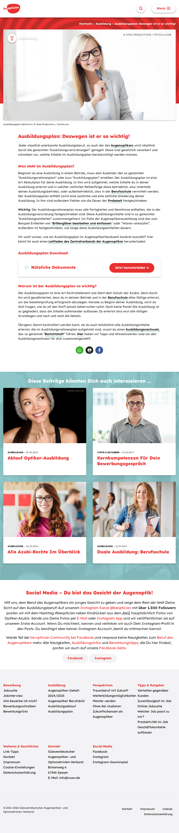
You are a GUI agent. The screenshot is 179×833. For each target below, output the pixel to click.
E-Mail (82, 618)
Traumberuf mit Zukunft (110, 690)
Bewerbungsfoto (15, 711)
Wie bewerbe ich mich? (20, 701)
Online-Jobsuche (150, 706)
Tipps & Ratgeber (151, 685)
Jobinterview (13, 696)
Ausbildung (103, 23)
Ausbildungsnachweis (142, 329)
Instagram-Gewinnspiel (110, 762)
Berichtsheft (54, 334)
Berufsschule (121, 191)
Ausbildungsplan (60, 711)
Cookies (167, 809)
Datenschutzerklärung (19, 772)
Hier (80, 334)
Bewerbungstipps (123, 642)
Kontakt (9, 757)
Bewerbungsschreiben (19, 706)
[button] (79, 350)
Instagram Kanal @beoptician (105, 608)
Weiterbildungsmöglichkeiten (114, 696)
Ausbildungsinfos (86, 642)
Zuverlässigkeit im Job (154, 701)
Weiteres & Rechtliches (20, 746)
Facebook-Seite (112, 648)
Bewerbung (12, 685)
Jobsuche (10, 690)
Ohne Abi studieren (107, 706)
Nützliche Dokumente (53, 267)
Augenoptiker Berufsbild (66, 701)
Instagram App (109, 618)
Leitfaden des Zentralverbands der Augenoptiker (85, 241)
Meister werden (104, 701)
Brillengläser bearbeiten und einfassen (81, 223)
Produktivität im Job (153, 722)
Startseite (85, 23)
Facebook (75, 658)
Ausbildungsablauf (62, 706)
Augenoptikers (122, 145)
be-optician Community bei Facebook (62, 637)
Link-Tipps (11, 752)
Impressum (11, 762)
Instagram (103, 658)
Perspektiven (103, 685)
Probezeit (115, 201)
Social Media (102, 746)
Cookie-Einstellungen (19, 767)
